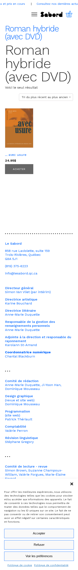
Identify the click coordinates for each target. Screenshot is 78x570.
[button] (72, 484)
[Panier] (71, 14)
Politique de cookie (19, 565)
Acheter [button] (19, 169)
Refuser (39, 544)
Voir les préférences (39, 556)
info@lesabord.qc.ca (21, 273)
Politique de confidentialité (51, 565)
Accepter (39, 533)
